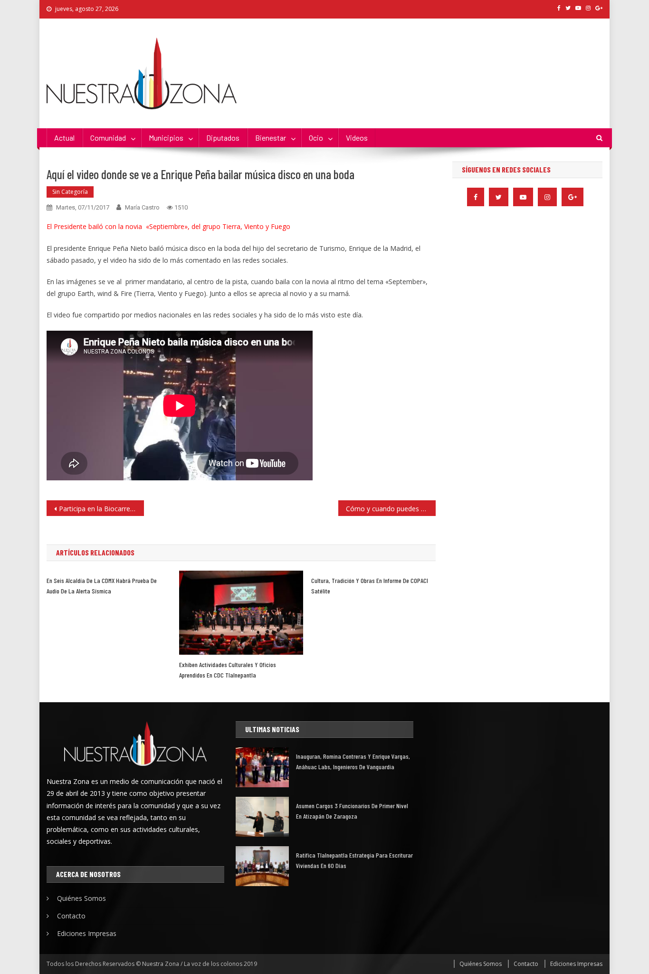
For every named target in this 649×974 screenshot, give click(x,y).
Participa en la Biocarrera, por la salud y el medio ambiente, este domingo (101, 508)
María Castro (142, 207)
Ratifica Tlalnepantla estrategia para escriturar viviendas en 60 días (354, 860)
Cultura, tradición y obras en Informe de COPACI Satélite (369, 585)
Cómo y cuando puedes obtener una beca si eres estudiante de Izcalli (391, 508)
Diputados (222, 137)
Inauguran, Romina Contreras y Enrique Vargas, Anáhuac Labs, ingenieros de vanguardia (353, 761)
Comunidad (108, 137)
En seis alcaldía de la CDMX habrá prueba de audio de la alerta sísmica (102, 585)
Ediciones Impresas (86, 933)
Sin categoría (70, 192)
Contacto (71, 915)
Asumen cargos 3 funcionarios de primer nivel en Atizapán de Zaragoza (352, 811)
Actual (64, 137)
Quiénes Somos (81, 898)
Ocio (316, 137)
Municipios (166, 137)
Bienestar (270, 137)
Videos (357, 137)
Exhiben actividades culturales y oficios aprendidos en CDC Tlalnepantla (227, 669)
